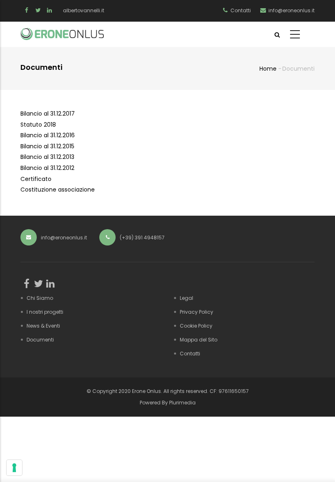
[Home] (62, 34)
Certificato (35, 179)
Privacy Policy (196, 311)
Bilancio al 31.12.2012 (47, 168)
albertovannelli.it (83, 10)
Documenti (40, 339)
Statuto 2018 (38, 124)
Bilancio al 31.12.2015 (47, 146)
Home (268, 69)
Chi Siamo (40, 298)
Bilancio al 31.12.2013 (47, 157)
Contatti (190, 353)
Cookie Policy (196, 325)
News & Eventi (43, 325)
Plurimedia (182, 402)
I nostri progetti (45, 311)
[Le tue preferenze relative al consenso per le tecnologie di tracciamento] (14, 467)
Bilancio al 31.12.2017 (47, 113)
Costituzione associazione (57, 189)
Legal (186, 298)
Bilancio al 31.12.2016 (47, 135)
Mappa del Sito (198, 339)
